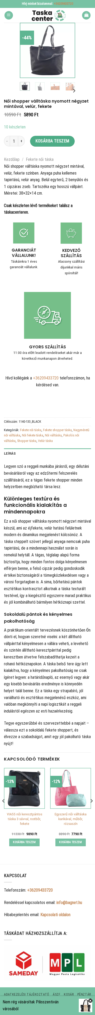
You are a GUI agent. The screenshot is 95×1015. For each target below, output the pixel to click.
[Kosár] (86, 15)
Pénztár (84, 994)
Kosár (69, 994)
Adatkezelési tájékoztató (26, 994)
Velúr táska (45, 441)
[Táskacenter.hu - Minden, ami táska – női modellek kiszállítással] (47, 15)
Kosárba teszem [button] (24, 842)
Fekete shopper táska (57, 430)
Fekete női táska (40, 159)
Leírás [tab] (10, 453)
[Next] (67, 50)
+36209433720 (63, 4)
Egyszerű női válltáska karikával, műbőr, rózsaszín (71, 818)
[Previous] (27, 50)
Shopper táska (26, 441)
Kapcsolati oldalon (55, 914)
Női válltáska (53, 435)
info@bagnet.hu (69, 902)
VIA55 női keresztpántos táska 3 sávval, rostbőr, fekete (24, 818)
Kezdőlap (12, 159)
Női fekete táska (32, 435)
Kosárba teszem (52, 140)
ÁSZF (56, 994)
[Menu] (8, 15)
